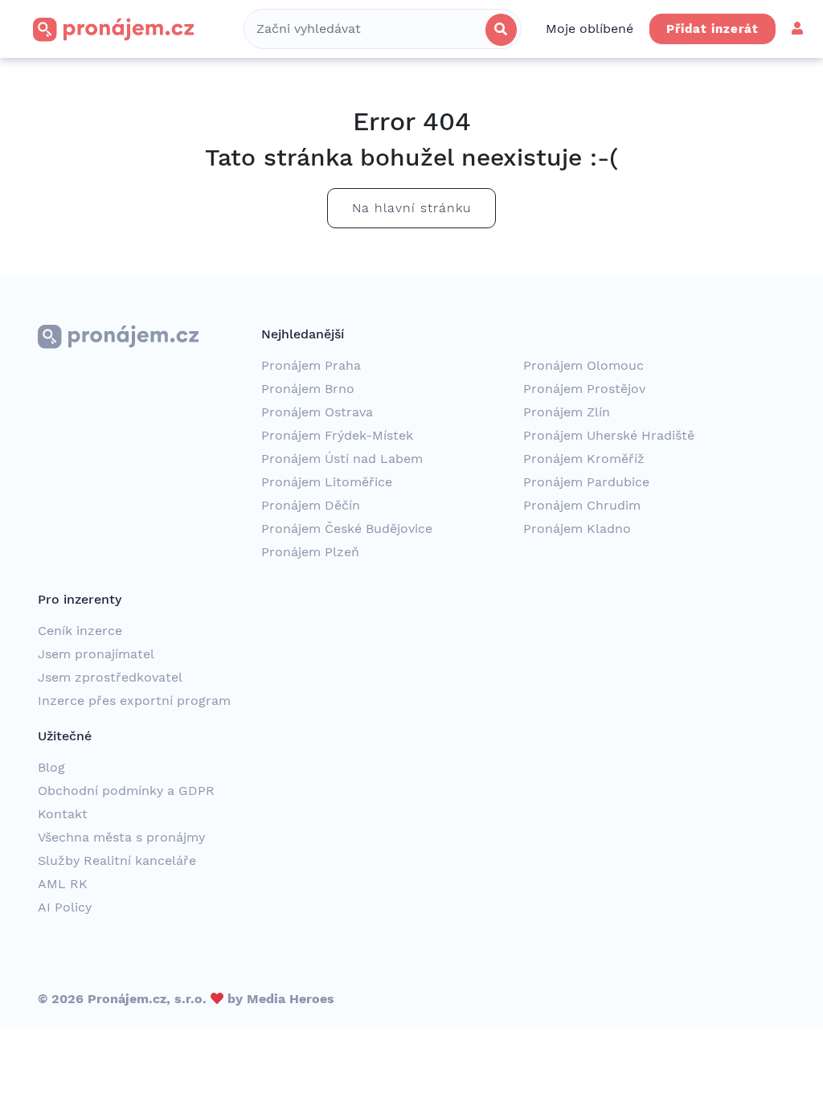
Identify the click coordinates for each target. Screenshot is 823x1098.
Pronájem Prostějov (584, 388)
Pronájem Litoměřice (326, 482)
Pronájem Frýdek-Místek (337, 435)
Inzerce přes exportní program (134, 700)
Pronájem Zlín (566, 412)
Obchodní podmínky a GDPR (126, 790)
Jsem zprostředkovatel (110, 677)
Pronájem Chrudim (582, 505)
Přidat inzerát (712, 29)
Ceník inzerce (80, 630)
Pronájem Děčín (310, 505)
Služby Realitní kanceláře (117, 860)
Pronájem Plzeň (310, 551)
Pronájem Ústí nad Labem (342, 458)
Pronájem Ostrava (317, 412)
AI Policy (65, 907)
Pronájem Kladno (577, 528)
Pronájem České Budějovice (346, 528)
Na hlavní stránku (411, 207)
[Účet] (797, 28)
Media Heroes (290, 998)
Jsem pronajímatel (96, 654)
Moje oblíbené (589, 28)
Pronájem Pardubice (586, 482)
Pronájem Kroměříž (584, 458)
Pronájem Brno (307, 388)
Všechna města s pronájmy (121, 837)
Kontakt (63, 813)
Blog (51, 767)
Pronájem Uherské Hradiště (608, 435)
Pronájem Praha (311, 365)
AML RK (63, 883)
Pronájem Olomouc (583, 365)
